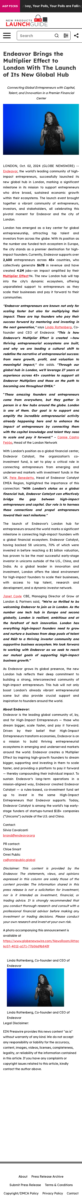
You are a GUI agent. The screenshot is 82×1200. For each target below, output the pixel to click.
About (22, 1176)
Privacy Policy (52, 1193)
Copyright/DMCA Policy (21, 1193)
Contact (73, 1193)
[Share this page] (76, 35)
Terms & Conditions (59, 1185)
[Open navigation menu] (7, 35)
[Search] (56, 35)
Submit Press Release (25, 1185)
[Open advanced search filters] (65, 35)
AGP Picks (10, 6)
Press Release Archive (47, 1176)
